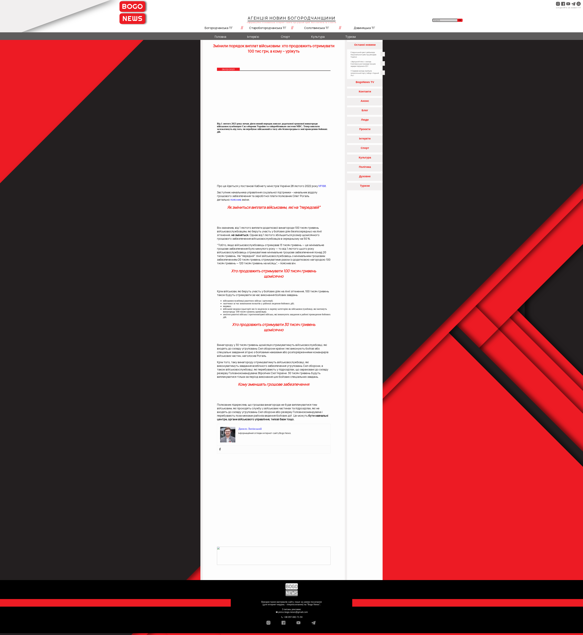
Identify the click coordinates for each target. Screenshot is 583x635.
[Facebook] (220, 449)
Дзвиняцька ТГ (364, 28)
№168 (322, 186)
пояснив (236, 199)
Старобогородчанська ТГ (267, 28)
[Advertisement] (274, 98)
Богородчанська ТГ (219, 28)
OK (460, 20)
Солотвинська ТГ (316, 28)
